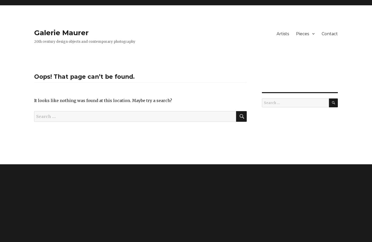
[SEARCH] (333, 102)
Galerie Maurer (61, 32)
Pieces (302, 33)
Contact (330, 33)
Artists (283, 33)
